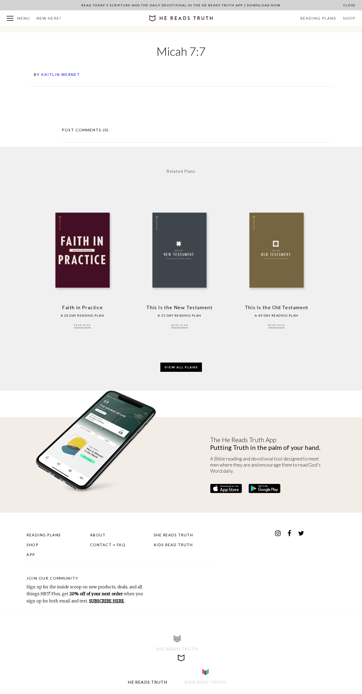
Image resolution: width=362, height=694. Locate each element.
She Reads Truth (173, 535)
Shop (349, 18)
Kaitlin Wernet (60, 74)
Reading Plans (318, 18)
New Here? (49, 18)
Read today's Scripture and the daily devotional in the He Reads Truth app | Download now (181, 5)
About (98, 535)
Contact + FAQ (108, 544)
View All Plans (181, 367)
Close (349, 5)
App (31, 554)
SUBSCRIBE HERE (106, 601)
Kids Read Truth (173, 544)
